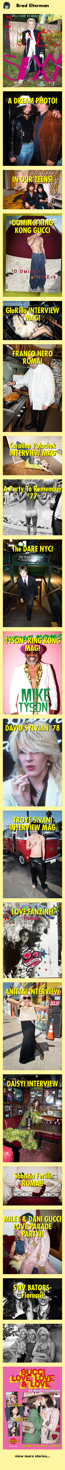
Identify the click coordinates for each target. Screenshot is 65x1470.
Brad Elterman (32, 5)
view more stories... (32, 1456)
